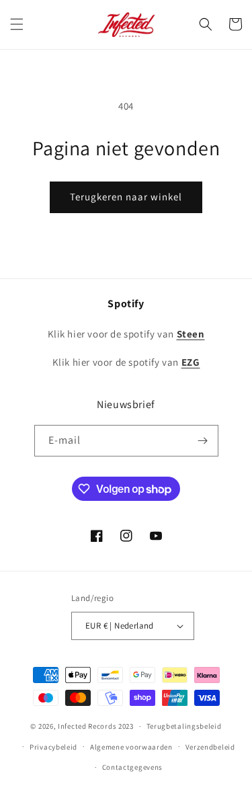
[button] (17, 24)
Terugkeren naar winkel (126, 196)
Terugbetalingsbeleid (184, 726)
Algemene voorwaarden (131, 747)
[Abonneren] (203, 440)
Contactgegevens (132, 767)
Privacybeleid (53, 747)
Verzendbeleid (210, 747)
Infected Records (88, 726)
